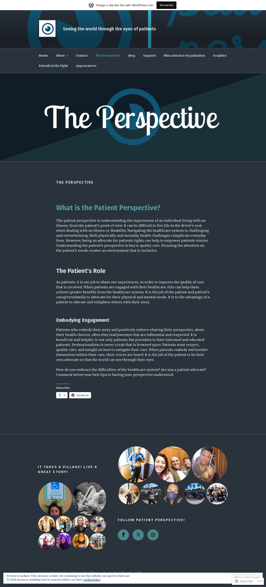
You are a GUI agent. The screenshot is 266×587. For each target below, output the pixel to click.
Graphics (220, 55)
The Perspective (108, 55)
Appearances (86, 66)
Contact (82, 55)
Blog (131, 55)
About (60, 55)
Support (149, 55)
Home (43, 55)
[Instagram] (153, 535)
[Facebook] (123, 535)
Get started (166, 5)
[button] (55, 498)
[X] (138, 535)
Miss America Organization (184, 55)
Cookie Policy (91, 579)
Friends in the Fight (53, 66)
